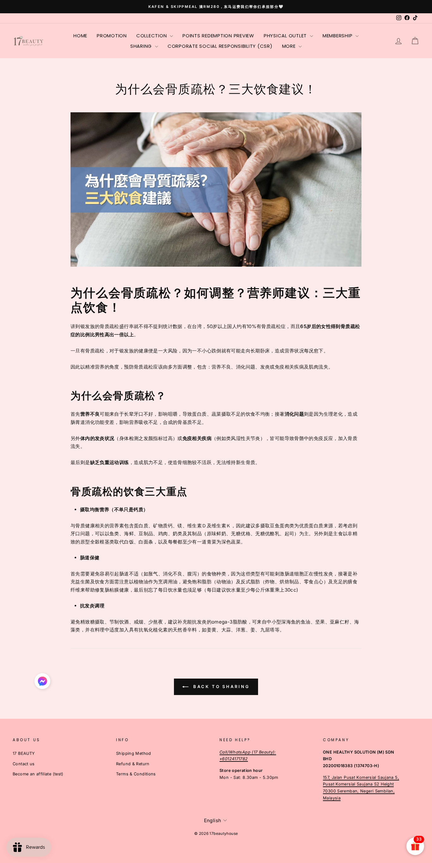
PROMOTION (112, 35)
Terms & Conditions (136, 774)
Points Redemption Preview (218, 35)
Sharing (141, 46)
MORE (289, 46)
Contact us (24, 763)
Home (80, 35)
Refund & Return (133, 763)
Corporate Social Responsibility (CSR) (220, 46)
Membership (338, 35)
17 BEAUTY (24, 753)
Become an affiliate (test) (38, 774)
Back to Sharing (220, 686)
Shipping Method (133, 753)
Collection (152, 35)
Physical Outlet (286, 35)
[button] (42, 682)
